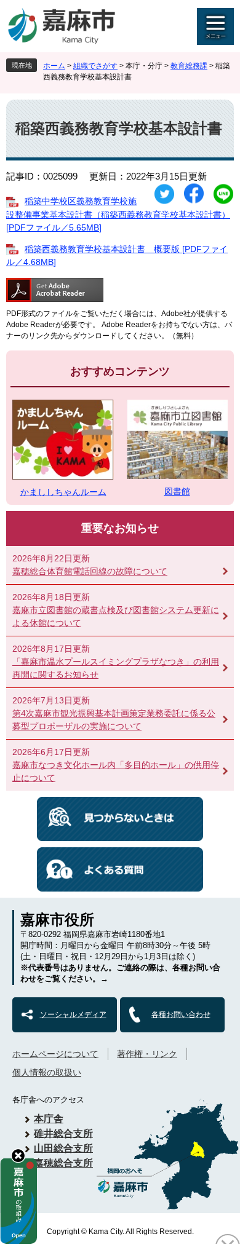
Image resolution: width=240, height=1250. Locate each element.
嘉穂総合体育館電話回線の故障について (89, 571)
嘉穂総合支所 (63, 1163)
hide (18, 1156)
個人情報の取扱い (46, 1072)
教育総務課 (188, 65)
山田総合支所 (63, 1148)
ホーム (54, 65)
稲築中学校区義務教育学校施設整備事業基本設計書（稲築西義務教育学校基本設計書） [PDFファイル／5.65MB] (118, 214)
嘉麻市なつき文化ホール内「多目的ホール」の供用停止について (115, 771)
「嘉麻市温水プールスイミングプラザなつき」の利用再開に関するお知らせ (115, 668)
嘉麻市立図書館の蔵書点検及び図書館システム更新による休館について (115, 616)
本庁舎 (48, 1119)
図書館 (177, 491)
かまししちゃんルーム (63, 492)
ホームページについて (55, 1054)
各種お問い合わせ (180, 1014)
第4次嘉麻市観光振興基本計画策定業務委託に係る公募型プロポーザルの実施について (113, 719)
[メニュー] (215, 26)
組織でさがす (95, 65)
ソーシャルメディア (73, 1014)
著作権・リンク (147, 1054)
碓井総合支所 (63, 1133)
